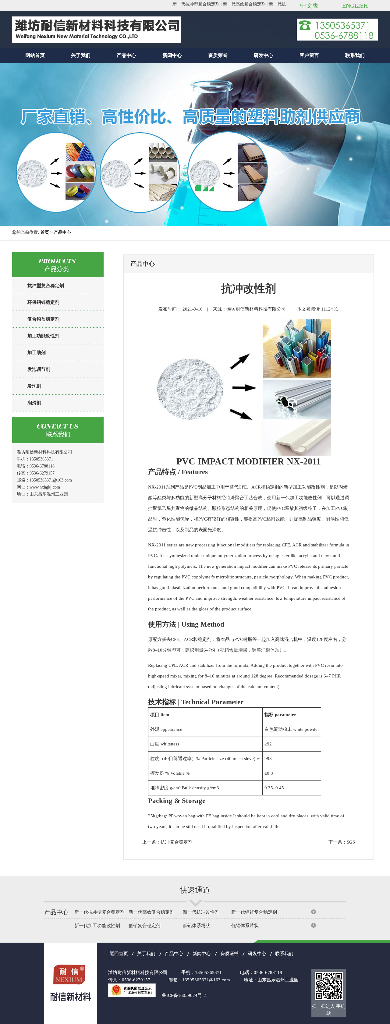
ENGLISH (355, 5)
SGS (351, 842)
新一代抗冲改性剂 (201, 912)
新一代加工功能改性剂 (97, 925)
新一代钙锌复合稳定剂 (254, 912)
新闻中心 (172, 55)
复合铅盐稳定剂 (43, 319)
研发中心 (263, 55)
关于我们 (80, 55)
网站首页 (35, 55)
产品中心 (126, 55)
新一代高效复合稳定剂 (151, 912)
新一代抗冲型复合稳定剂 (99, 912)
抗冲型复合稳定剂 (45, 285)
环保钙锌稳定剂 (43, 302)
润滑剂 (34, 402)
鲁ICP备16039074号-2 (184, 995)
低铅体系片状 (245, 925)
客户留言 (309, 55)
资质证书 (229, 953)
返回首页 (119, 953)
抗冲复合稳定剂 (177, 842)
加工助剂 (36, 352)
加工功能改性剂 (43, 335)
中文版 (309, 5)
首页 (45, 232)
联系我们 (355, 55)
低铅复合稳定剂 (145, 925)
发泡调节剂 (38, 369)
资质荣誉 (218, 55)
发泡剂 (34, 386)
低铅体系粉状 (196, 925)
